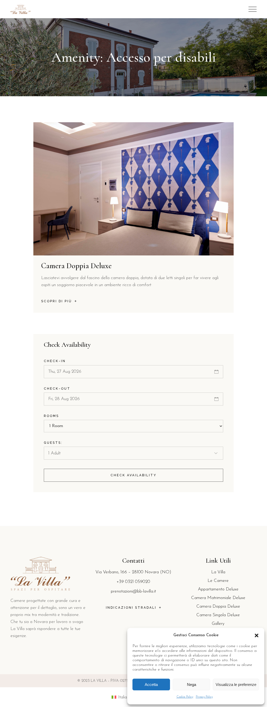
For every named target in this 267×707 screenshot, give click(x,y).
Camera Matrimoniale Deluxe (218, 598)
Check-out (57, 388)
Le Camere (218, 581)
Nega (191, 684)
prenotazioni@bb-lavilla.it (133, 591)
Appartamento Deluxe (218, 589)
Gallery (218, 623)
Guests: (53, 443)
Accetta (151, 684)
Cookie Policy (185, 696)
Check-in (55, 361)
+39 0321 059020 (133, 582)
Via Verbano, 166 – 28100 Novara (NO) (133, 572)
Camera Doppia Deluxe (76, 265)
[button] (256, 635)
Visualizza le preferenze (236, 684)
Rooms (51, 416)
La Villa (218, 572)
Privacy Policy (204, 696)
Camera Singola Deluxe (218, 615)
